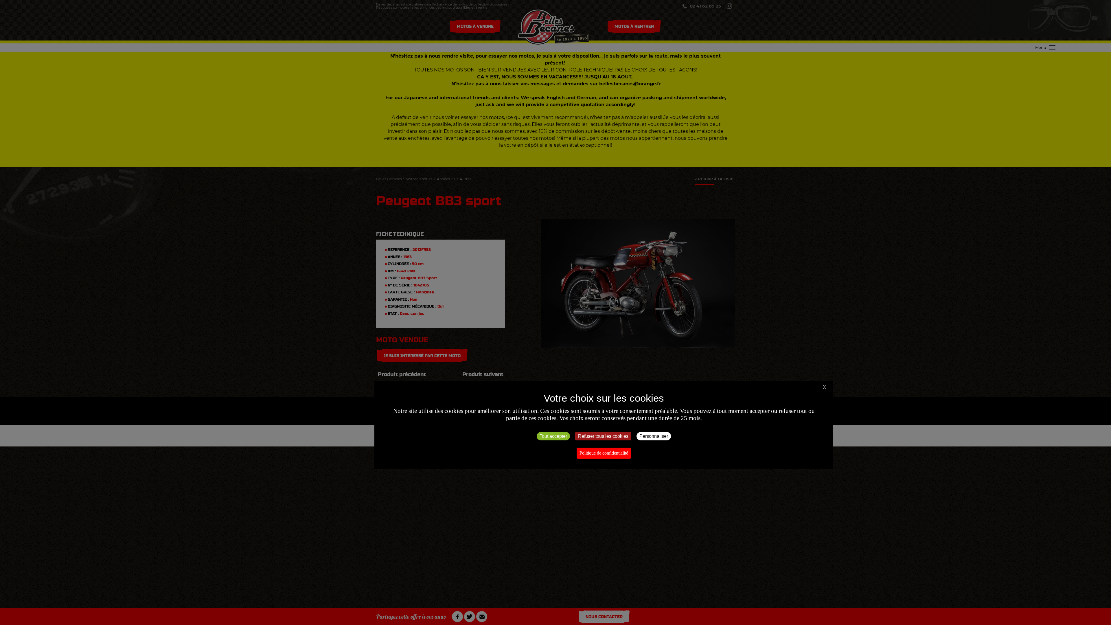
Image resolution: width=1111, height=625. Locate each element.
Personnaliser (653, 436)
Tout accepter (553, 436)
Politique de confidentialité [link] (604, 453)
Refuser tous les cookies (603, 436)
